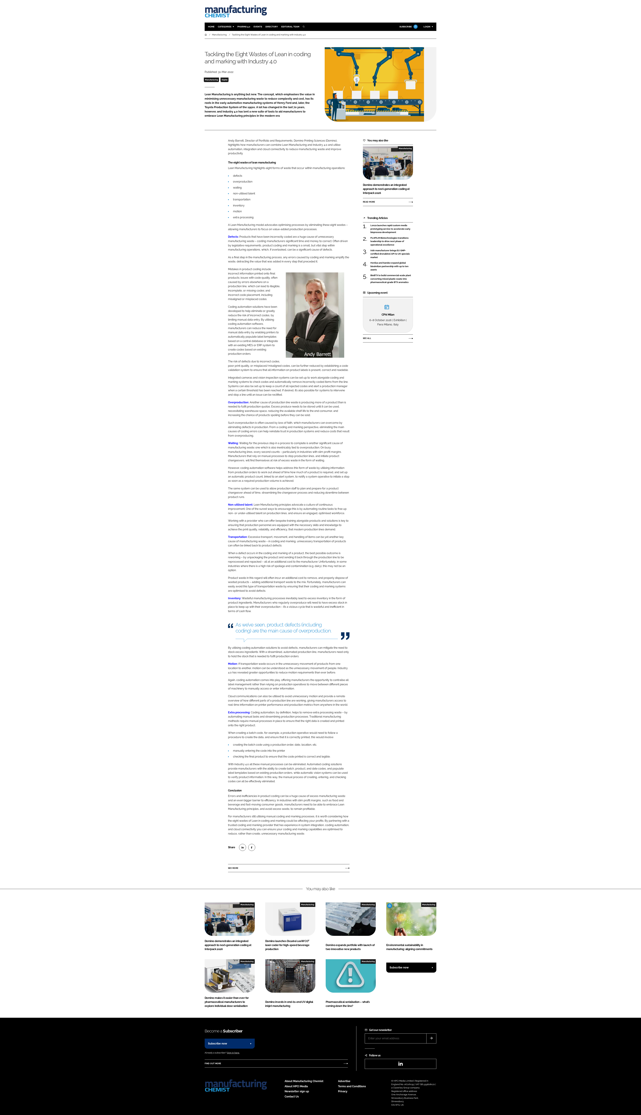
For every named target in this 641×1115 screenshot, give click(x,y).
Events (258, 26)
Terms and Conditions (352, 1086)
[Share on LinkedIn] (242, 847)
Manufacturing (211, 80)
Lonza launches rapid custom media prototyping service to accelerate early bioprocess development (391, 229)
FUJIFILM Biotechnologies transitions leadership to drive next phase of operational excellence (391, 241)
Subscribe (405, 26)
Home (211, 26)
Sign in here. (233, 1052)
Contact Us (292, 1096)
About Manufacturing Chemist (304, 1081)
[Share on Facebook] (251, 847)
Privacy (342, 1091)
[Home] (206, 34)
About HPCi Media (296, 1086)
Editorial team (290, 26)
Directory (271, 26)
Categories (224, 26)
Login (426, 26)
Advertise (344, 1081)
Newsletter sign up (297, 1091)
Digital (224, 80)
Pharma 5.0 (243, 26)
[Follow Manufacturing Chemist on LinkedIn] (400, 1064)
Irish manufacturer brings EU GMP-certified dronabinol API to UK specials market (391, 254)
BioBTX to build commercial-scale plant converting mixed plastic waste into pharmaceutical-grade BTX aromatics (391, 279)
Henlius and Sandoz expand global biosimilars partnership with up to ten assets (391, 266)
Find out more (213, 1063)
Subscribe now (399, 967)
